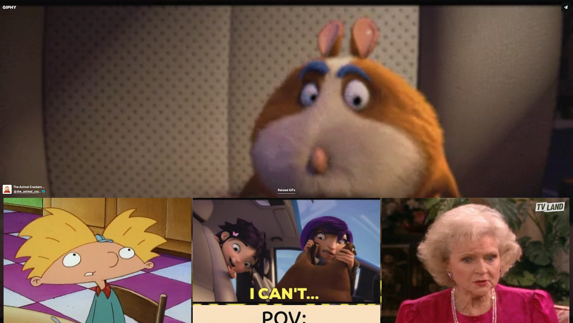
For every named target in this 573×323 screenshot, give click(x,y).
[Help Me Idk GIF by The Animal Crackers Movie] (286, 161)
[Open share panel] (565, 7)
